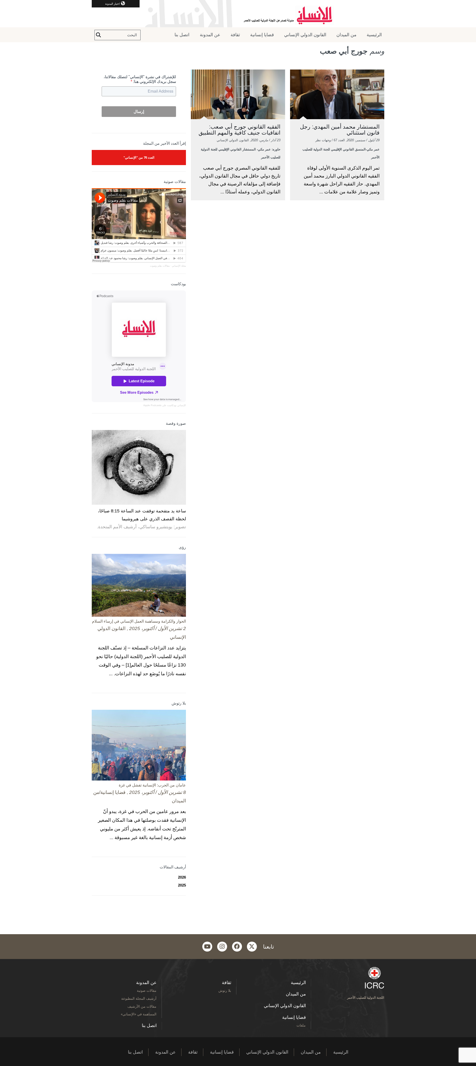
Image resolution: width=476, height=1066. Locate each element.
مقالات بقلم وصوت (160, 265)
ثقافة (235, 34)
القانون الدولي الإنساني (305, 34)
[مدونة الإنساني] (238, 13)
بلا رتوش (224, 990)
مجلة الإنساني (179, 265)
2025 (182, 885)
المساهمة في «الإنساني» (138, 1014)
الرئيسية (374, 34)
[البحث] (98, 35)
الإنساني (181, 405)
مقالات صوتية (146, 990)
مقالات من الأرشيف (141, 1006)
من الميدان (346, 34)
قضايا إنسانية (262, 34)
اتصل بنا (182, 34)
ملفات (301, 1025)
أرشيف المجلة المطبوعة (138, 998)
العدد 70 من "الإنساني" (138, 157)
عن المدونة (210, 34)
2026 (182, 877)
